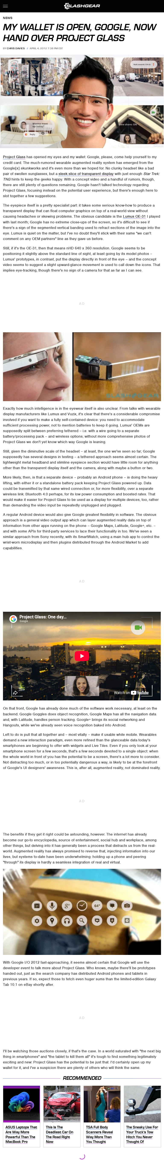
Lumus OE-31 (134, 216)
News (7, 18)
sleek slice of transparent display (86, 173)
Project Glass (14, 157)
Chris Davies (16, 48)
